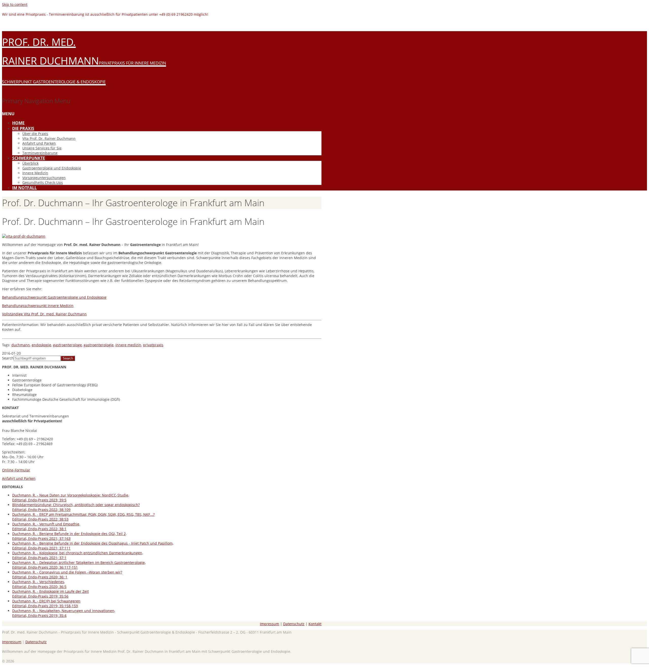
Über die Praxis (35, 133)
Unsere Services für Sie (42, 148)
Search (8, 358)
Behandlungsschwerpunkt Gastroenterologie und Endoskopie (54, 297)
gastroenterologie (99, 344)
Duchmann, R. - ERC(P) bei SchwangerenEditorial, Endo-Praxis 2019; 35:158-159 (46, 603)
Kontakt (315, 623)
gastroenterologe (67, 344)
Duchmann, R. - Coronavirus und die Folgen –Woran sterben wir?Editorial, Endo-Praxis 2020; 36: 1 (67, 574)
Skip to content (14, 4)
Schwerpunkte (28, 158)
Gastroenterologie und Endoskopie (51, 168)
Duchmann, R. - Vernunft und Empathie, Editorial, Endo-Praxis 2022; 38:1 (46, 526)
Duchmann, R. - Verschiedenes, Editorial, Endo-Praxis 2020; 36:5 (39, 584)
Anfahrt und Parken (39, 143)
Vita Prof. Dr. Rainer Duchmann (49, 138)
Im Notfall (24, 187)
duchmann (20, 344)
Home (18, 123)
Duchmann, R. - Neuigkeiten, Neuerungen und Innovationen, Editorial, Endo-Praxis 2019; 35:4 (63, 613)
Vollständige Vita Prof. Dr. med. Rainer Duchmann (44, 314)
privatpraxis (153, 344)
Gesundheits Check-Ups (42, 182)
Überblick (30, 163)
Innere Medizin (35, 172)
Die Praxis (23, 128)
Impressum (269, 623)
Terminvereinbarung (40, 152)
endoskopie (41, 344)
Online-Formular (16, 470)
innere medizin (128, 344)
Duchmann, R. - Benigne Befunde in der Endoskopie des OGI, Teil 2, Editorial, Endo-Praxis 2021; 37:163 (69, 536)
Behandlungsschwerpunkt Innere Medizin (38, 305)
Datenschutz (293, 623)
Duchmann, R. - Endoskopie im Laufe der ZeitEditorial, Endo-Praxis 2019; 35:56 (50, 594)
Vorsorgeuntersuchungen (44, 177)
